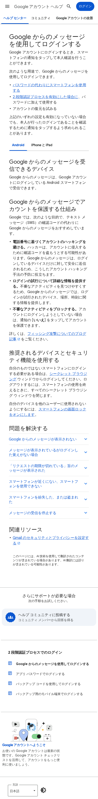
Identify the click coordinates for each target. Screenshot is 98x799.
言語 (15, 784)
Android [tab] (18, 145)
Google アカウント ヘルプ (38, 6)
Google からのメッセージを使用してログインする (52, 664)
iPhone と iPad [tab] (41, 145)
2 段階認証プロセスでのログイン (35, 652)
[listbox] (23, 790)
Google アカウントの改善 (74, 18)
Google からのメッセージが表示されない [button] (43, 439)
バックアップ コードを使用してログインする (48, 684)
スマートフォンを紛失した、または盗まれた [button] (43, 499)
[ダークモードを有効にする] (43, 790)
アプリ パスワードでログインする (40, 674)
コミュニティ (40, 18)
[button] (7, 6)
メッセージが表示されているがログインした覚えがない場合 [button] (43, 452)
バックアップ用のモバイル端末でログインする (49, 694)
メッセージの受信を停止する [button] (32, 513)
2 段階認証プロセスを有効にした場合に (45, 97)
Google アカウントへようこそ (24, 745)
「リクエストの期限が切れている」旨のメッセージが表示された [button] (43, 468)
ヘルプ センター (14, 18)
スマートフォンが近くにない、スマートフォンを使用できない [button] (43, 483)
